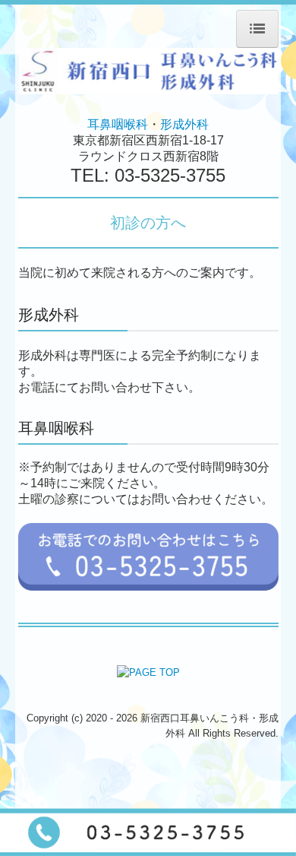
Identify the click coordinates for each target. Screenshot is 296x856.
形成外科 (184, 124)
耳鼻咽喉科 (117, 124)
